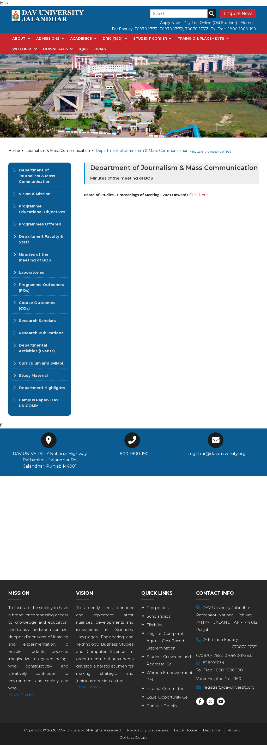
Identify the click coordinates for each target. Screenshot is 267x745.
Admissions (47, 38)
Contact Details (162, 705)
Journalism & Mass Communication (58, 150)
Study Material (33, 375)
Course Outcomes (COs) (37, 305)
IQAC (83, 49)
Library (99, 49)
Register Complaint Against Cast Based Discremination (165, 641)
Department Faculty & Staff (41, 239)
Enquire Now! (238, 13)
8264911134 (213, 662)
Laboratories (31, 272)
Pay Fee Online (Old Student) (210, 22)
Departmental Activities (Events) (37, 348)
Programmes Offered (40, 224)
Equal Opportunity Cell (168, 697)
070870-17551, (245, 646)
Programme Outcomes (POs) (41, 287)
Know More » (21, 694)
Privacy (233, 730)
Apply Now (170, 22)
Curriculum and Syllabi (41, 363)
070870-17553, (238, 655)
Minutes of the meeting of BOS (35, 257)
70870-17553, (197, 29)
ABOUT (19, 38)
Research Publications (41, 333)
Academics (81, 38)
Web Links (22, 49)
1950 (236, 678)
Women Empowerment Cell (169, 676)
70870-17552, (172, 29)
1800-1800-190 (133, 453)
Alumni (247, 22)
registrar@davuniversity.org (217, 453)
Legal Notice (185, 730)
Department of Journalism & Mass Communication (37, 176)
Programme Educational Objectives (42, 209)
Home (14, 150)
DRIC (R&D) (113, 38)
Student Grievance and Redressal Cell (169, 660)
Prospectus (157, 607)
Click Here (198, 195)
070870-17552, (209, 655)
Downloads (55, 49)
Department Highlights (42, 387)
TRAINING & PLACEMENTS (201, 38)
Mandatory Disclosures (147, 730)
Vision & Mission (35, 194)
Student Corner (150, 38)
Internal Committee (166, 688)
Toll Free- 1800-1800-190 (233, 29)
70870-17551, (146, 29)
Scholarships (158, 616)
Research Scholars (37, 320)
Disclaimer (212, 730)
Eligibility (154, 624)
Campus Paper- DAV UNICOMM (39, 403)
